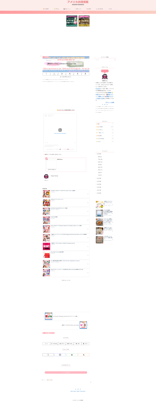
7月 (100, 159)
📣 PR (105, 124)
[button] (85, 74)
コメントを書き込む (66, 372)
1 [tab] (78, 28)
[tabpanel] (72, 21)
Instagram (98, 88)
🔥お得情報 (108, 92)
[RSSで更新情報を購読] (83, 354)
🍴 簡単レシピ (105, 132)
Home (72, 391)
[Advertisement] (78, 39)
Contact (77, 391)
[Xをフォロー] (48, 354)
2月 (99, 172)
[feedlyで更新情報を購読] (72, 354)
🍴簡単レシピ (100, 96)
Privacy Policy (82, 391)
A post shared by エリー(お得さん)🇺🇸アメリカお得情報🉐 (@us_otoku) (60, 149)
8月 (99, 157)
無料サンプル (52, 332)
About (74, 391)
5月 (99, 164)
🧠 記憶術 (105, 135)
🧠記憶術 (107, 96)
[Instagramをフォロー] (60, 354)
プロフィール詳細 (109, 102)
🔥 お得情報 (46, 332)
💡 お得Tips (105, 129)
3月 (100, 170)
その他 (102, 98)
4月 (100, 167)
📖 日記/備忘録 (105, 138)
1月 (99, 175)
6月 (100, 162)
